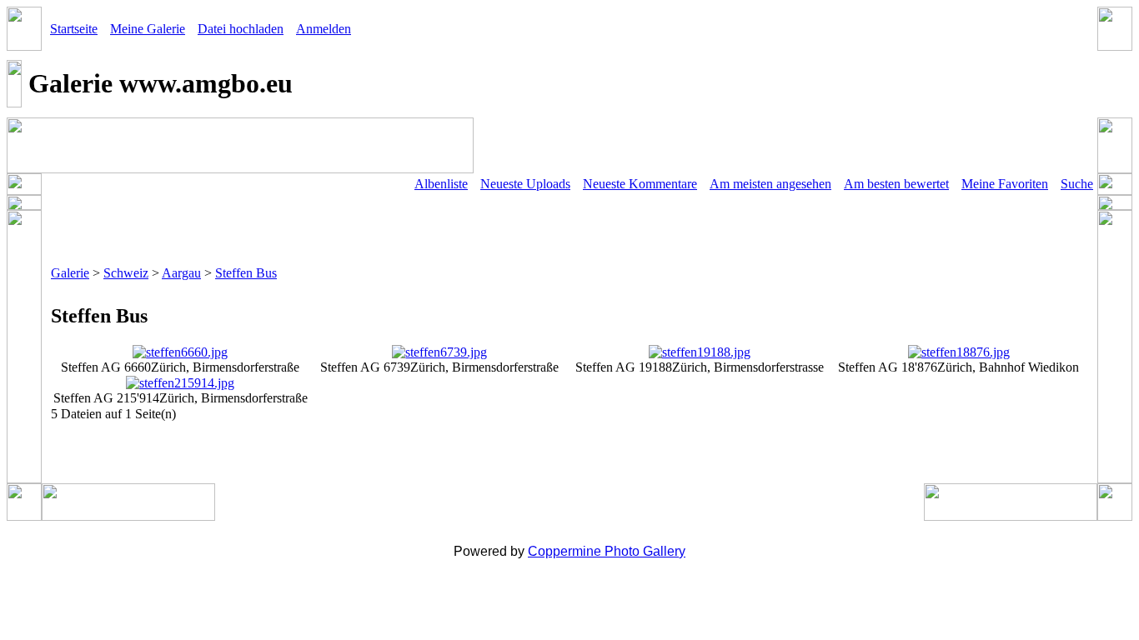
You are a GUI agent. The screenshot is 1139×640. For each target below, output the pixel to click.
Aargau (181, 273)
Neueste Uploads (525, 184)
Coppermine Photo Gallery (606, 551)
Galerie (70, 273)
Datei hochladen (240, 29)
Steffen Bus (246, 273)
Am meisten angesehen (770, 184)
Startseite (74, 29)
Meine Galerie (147, 29)
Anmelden (323, 29)
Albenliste (441, 184)
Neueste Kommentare (640, 184)
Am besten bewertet (896, 184)
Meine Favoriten (1004, 184)
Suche (1077, 184)
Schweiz (125, 273)
